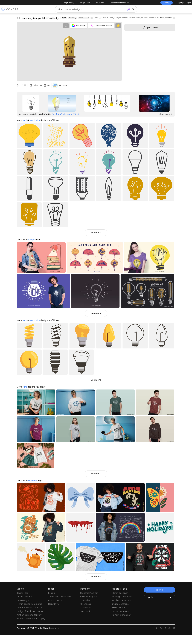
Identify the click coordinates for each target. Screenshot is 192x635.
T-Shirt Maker (118, 607)
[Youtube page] (169, 628)
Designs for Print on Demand (31, 611)
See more (96, 232)
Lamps (31, 239)
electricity (72, 18)
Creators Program (89, 592)
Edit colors (80, 25)
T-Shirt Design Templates (29, 603)
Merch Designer (120, 592)
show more (164, 114)
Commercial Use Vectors (29, 607)
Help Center (54, 603)
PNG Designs (23, 600)
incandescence (85, 18)
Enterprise (85, 600)
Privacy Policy (55, 600)
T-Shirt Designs (24, 596)
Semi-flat (33, 480)
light (64, 18)
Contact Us (86, 607)
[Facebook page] (160, 628)
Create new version (103, 25)
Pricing (51, 592)
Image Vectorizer (120, 603)
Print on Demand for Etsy (29, 614)
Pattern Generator (121, 614)
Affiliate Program (88, 596)
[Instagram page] (156, 628)
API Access (85, 603)
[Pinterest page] (165, 628)
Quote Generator (121, 611)
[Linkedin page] (173, 628)
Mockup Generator (121, 600)
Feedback (85, 611)
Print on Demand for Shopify (31, 618)
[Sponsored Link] (31, 103)
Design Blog (22, 592)
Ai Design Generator (122, 596)
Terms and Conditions (59, 596)
